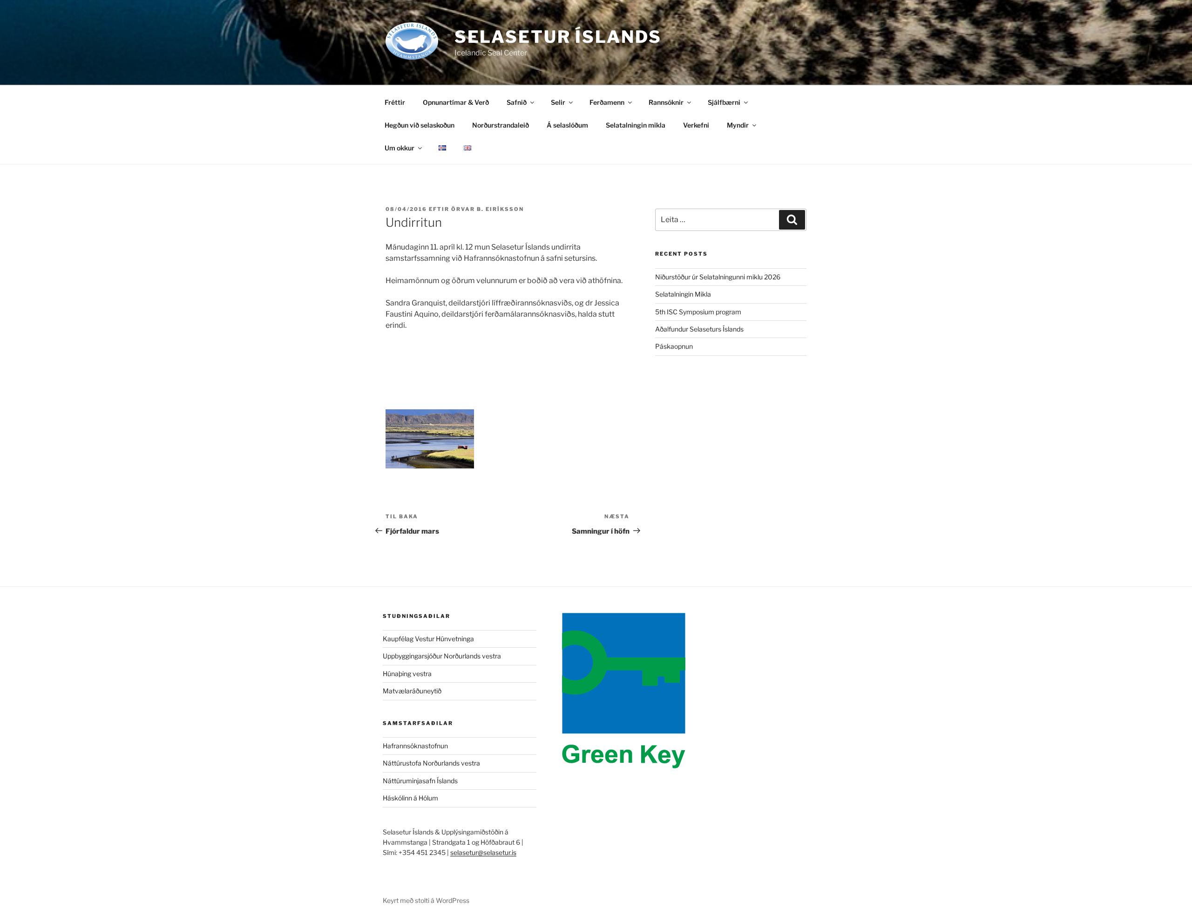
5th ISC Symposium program (698, 312)
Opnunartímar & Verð (456, 102)
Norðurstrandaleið (500, 125)
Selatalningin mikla (635, 125)
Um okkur (399, 148)
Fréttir (395, 102)
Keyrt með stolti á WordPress (426, 900)
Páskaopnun (674, 346)
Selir (558, 102)
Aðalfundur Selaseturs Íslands (699, 329)
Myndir (738, 125)
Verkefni (696, 125)
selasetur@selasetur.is (483, 852)
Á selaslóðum (567, 125)
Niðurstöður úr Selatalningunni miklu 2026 (717, 277)
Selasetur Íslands (558, 37)
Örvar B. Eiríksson (487, 209)
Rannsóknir (666, 102)
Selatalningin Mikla (683, 294)
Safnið (517, 102)
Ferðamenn (606, 102)
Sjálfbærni (724, 102)
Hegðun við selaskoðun (419, 125)
